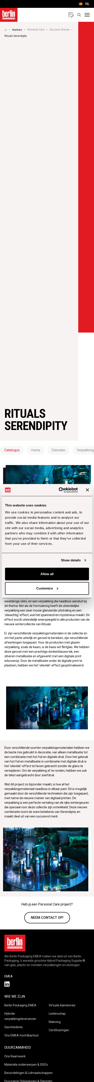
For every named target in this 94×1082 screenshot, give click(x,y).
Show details (71, 560)
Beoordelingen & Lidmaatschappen (28, 1073)
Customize (44, 588)
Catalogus (12, 450)
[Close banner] (87, 489)
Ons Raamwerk (15, 1056)
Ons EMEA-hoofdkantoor (21, 1035)
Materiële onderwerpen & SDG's (26, 1064)
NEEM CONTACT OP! (47, 918)
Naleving (55, 1022)
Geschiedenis (13, 1027)
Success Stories (60, 29)
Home (35, 450)
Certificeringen (59, 1030)
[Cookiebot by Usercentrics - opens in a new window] (59, 490)
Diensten (58, 450)
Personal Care (35, 29)
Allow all (47, 574)
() (84, 4)
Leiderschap (57, 1013)
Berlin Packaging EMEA (20, 1005)
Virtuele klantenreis (62, 1005)
